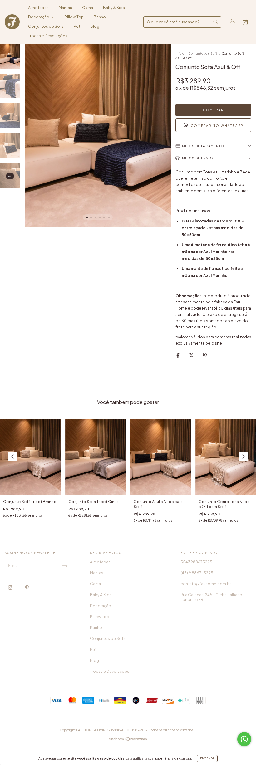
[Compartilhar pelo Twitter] (191, 355)
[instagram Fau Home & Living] (11, 587)
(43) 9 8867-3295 (196, 573)
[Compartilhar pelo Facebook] (178, 355)
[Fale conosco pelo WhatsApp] (244, 739)
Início (179, 53)
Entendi (207, 758)
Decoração (39, 17)
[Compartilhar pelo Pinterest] (204, 355)
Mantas (65, 7)
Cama (87, 7)
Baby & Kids (114, 7)
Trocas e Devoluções (47, 35)
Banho (100, 17)
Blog (94, 26)
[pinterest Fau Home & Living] (26, 587)
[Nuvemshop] (128, 740)
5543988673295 (196, 562)
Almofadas (38, 7)
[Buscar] (215, 22)
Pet (77, 26)
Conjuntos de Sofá (46, 26)
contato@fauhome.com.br (205, 584)
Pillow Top (74, 17)
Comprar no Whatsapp (217, 126)
